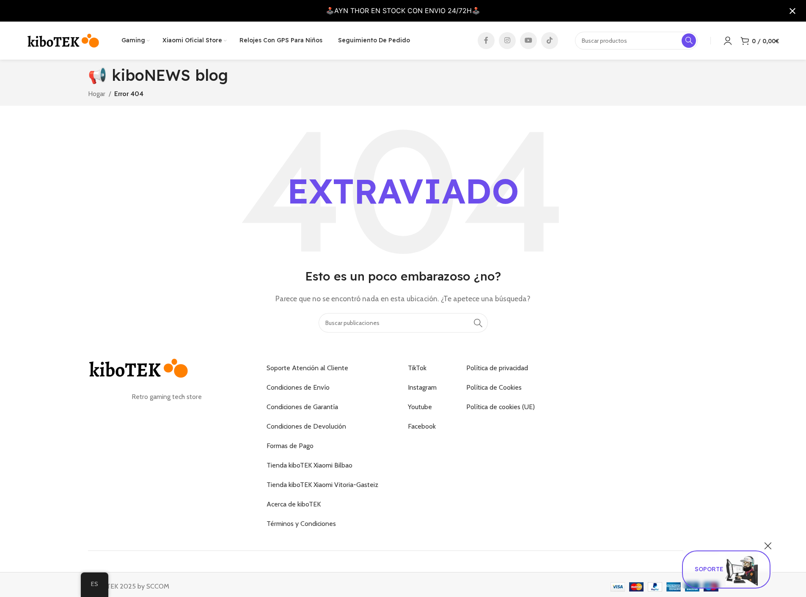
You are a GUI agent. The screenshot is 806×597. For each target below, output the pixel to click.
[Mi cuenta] (727, 40)
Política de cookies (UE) (500, 407)
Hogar (96, 94)
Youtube (420, 407)
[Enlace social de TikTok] (549, 40)
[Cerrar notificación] (792, 11)
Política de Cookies (494, 387)
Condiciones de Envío (298, 387)
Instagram (422, 387)
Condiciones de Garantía (302, 407)
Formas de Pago (290, 446)
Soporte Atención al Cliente (307, 368)
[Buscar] (478, 323)
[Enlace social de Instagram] (507, 40)
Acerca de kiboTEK (294, 504)
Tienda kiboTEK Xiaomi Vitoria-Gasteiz (322, 485)
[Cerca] (767, 545)
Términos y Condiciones (301, 524)
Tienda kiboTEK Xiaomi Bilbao (309, 465)
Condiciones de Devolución (306, 426)
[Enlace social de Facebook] (486, 40)
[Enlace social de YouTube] (528, 40)
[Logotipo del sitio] (63, 40)
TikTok (417, 368)
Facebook (422, 426)
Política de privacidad (497, 368)
